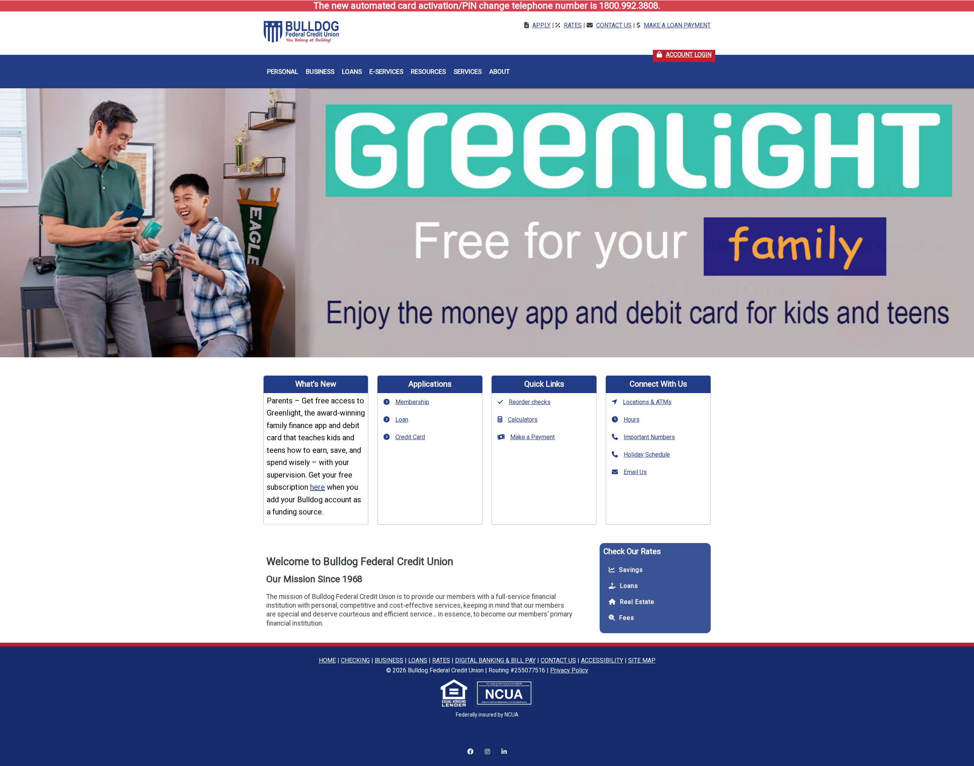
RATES (441, 660)
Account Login (690, 54)
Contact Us (614, 25)
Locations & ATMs (647, 402)
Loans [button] (352, 71)
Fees (626, 617)
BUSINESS (389, 660)
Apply (541, 25)
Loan (401, 419)
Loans (629, 585)
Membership (412, 402)
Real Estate (637, 601)
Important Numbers (649, 437)
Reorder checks (530, 402)
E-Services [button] (386, 71)
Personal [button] (282, 71)
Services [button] (468, 71)
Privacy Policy (569, 670)
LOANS (417, 660)
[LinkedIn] (504, 747)
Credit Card (410, 437)
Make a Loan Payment (677, 25)
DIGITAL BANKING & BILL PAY (495, 660)
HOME (327, 660)
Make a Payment (532, 437)
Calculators (523, 419)
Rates (573, 25)
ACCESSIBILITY (602, 660)
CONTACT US (558, 660)
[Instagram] (470, 747)
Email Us (635, 472)
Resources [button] (428, 71)
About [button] (499, 71)
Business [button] (320, 71)
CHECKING (355, 660)
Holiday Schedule (647, 454)
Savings (631, 569)
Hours (632, 419)
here (317, 487)
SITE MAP (642, 660)
